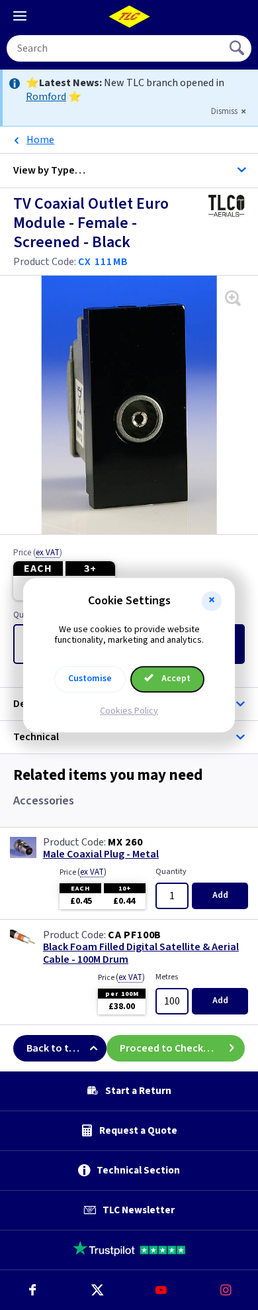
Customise (90, 678)
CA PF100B (134, 935)
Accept (175, 678)
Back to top (53, 1048)
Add (220, 895)
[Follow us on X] (97, 1290)
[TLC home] (129, 16)
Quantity (171, 871)
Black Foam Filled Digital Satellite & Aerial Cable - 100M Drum (141, 953)
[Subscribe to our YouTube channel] (161, 1290)
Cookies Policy (129, 711)
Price (37, 553)
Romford (46, 96)
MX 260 (125, 842)
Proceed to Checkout (170, 1048)
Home (40, 140)
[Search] (238, 48)
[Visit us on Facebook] (32, 1290)
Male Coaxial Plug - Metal (101, 854)
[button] (212, 601)
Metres (166, 977)
